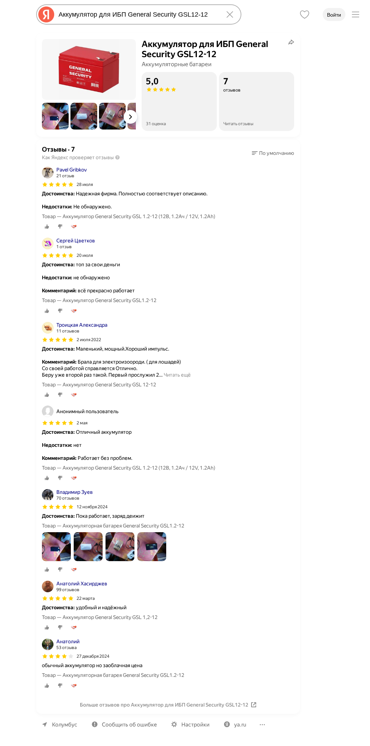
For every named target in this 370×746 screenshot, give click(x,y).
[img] (58, 184)
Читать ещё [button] (177, 375)
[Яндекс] (46, 14)
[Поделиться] (291, 42)
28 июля (85, 184)
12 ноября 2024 (92, 506)
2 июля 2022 (89, 339)
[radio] (47, 226)
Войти (334, 15)
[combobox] (137, 14)
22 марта (86, 598)
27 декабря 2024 (93, 656)
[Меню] (355, 14)
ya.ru (240, 724)
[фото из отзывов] (56, 547)
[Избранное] (305, 14)
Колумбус (64, 724)
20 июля (85, 255)
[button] (55, 116)
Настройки (195, 724)
